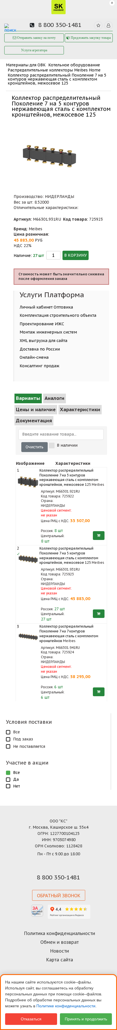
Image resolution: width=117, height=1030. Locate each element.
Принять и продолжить (86, 1019)
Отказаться (31, 1019)
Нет (16, 786)
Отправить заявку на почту (36, 38)
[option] (49, 151)
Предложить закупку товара (90, 38)
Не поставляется (29, 746)
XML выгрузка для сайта (43, 340)
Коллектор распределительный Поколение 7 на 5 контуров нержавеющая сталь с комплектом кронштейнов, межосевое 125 (57, 79)
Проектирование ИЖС (42, 323)
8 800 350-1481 (60, 25)
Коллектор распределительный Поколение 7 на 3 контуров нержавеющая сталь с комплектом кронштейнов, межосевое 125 (68, 477)
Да (16, 779)
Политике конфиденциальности (65, 1006)
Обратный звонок (58, 895)
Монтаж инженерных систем (48, 332)
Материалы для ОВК (26, 65)
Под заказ (23, 739)
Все (16, 731)
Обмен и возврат (59, 942)
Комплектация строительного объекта (58, 315)
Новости (59, 951)
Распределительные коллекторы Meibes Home (54, 70)
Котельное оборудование (74, 65)
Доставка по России (40, 349)
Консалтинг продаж (39, 365)
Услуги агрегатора (34, 50)
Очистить (34, 446)
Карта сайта (59, 960)
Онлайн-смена (34, 357)
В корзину (75, 255)
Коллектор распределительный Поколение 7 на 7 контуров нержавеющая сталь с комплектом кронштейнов (68, 633)
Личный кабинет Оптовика (46, 307)
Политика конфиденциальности (59, 933)
